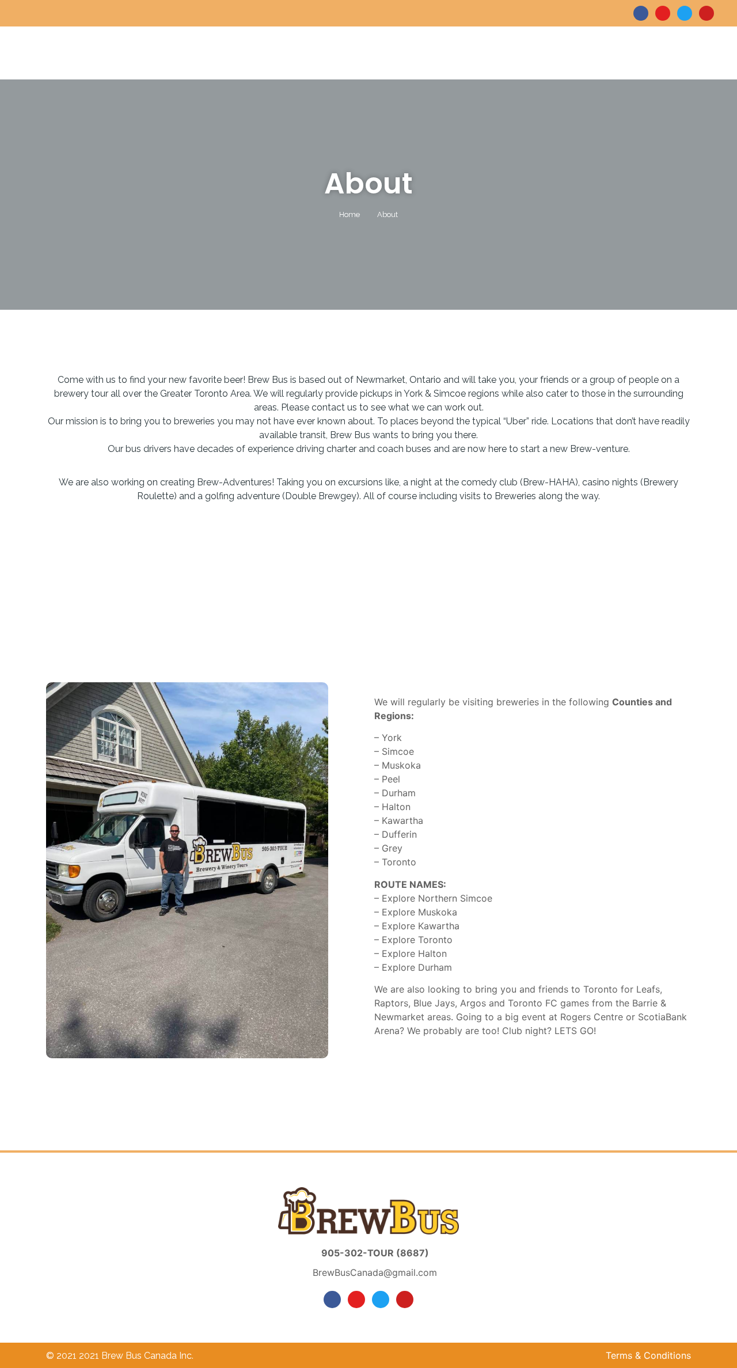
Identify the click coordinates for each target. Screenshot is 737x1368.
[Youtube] (706, 13)
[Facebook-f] (640, 13)
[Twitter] (684, 13)
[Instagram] (662, 13)
